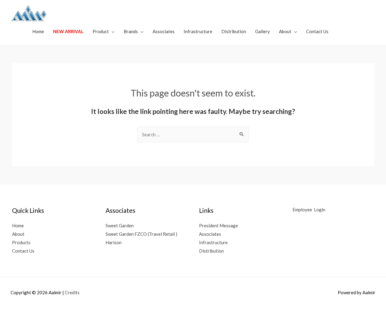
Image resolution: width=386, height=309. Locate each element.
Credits (72, 292)
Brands (131, 31)
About (285, 31)
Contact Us (317, 31)
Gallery (262, 31)
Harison (114, 242)
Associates (164, 31)
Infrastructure (198, 31)
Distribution (233, 31)
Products (21, 242)
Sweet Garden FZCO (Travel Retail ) (141, 234)
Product (101, 31)
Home (38, 31)
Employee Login (309, 209)
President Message (218, 225)
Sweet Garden (120, 225)
